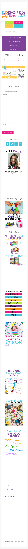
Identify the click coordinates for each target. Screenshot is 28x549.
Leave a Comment (14, 60)
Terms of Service (9, 496)
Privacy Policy (9, 489)
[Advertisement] (15, 6)
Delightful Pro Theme (16, 541)
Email (4, 118)
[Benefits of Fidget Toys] (14, 228)
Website (4, 124)
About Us (7, 486)
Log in (22, 542)
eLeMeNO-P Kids (14, 14)
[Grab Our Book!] (14, 266)
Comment (5, 94)
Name (4, 111)
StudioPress (13, 542)
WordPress (18, 542)
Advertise (7, 493)
